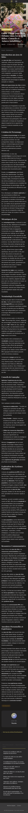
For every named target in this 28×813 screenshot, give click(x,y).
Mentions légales (11, 805)
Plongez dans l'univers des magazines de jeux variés (13, 777)
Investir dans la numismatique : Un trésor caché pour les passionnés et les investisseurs (13, 793)
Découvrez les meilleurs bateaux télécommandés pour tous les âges (12, 787)
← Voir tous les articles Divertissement (11, 732)
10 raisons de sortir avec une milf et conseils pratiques (12, 757)
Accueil (3, 50)
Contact (19, 805)
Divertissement (7, 29)
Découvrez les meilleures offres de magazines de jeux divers (12, 752)
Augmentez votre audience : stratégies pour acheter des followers (13, 782)
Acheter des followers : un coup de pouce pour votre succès (14, 772)
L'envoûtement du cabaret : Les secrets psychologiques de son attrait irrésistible (14, 762)
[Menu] (16, 1)
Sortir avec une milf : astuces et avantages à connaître (11, 767)
